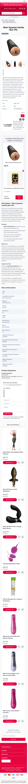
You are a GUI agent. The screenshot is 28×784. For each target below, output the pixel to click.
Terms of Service (14, 418)
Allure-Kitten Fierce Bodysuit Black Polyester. (13, 453)
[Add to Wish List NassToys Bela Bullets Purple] (19, 572)
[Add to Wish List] (20, 119)
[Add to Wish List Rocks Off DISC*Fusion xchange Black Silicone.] (19, 536)
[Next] (24, 64)
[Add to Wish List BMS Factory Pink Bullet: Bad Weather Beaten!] (19, 646)
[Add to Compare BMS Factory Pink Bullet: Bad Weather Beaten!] (22, 646)
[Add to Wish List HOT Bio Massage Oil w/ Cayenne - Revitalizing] (19, 609)
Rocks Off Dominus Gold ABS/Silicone (10, 490)
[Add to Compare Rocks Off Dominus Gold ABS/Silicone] (22, 499)
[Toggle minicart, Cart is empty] (24, 9)
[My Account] (22, 9)
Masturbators (12, 20)
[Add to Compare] (23, 119)
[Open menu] (2, 8)
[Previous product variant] (14, 144)
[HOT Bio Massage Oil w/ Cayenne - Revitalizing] (13, 587)
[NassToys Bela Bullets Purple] (13, 551)
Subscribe (13, 739)
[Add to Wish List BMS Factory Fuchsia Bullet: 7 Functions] (19, 721)
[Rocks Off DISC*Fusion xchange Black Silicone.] (13, 514)
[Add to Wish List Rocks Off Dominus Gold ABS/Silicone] (19, 499)
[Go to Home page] (10, 8)
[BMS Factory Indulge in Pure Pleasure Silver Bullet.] (13, 661)
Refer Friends (5, 33)
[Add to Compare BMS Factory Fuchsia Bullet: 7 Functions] (22, 721)
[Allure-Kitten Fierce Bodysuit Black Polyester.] (13, 440)
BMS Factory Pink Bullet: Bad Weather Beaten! (11, 637)
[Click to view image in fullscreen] (13, 48)
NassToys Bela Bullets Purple (11, 563)
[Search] (23, 13)
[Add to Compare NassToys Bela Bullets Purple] (22, 572)
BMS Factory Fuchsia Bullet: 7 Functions (11, 711)
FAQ (24, 1)
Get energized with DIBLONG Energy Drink (15, 188)
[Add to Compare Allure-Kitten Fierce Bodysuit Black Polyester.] (22, 462)
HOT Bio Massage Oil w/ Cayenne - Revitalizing (13, 600)
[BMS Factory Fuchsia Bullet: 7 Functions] (13, 698)
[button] (13, 747)
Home (3, 20)
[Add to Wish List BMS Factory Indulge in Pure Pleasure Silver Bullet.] (19, 684)
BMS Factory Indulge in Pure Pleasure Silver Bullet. (11, 674)
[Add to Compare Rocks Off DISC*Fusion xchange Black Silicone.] (22, 536)
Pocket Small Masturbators (9, 21)
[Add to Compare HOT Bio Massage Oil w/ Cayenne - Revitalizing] (22, 609)
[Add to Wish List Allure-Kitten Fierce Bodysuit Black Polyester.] (19, 462)
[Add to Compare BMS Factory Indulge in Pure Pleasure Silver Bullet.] (22, 684)
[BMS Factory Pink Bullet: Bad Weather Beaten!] (13, 624)
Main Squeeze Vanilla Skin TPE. (9, 22)
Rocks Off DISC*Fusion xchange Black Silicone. (12, 527)
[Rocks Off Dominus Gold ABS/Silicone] (13, 477)
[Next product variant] (14, 167)
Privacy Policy (18, 770)
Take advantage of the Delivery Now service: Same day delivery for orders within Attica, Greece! (13, 4)
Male (6, 20)
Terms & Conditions (10, 770)
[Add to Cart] (22, 115)
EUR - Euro (5, 761)
